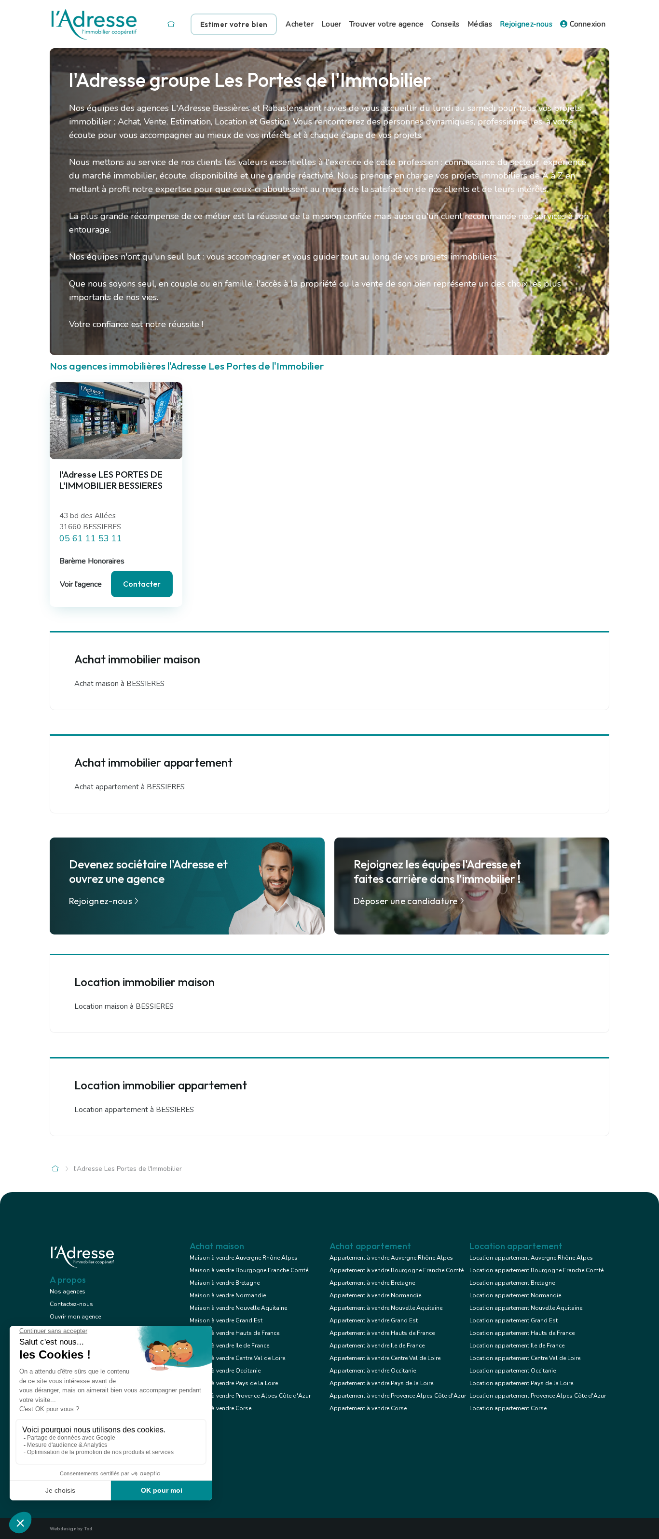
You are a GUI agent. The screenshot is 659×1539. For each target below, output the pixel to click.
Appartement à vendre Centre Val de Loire (385, 1358)
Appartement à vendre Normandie (375, 1295)
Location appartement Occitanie (512, 1370)
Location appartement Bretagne (512, 1283)
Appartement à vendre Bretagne (372, 1283)
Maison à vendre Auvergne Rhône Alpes (244, 1258)
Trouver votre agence (386, 24)
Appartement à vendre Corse (368, 1408)
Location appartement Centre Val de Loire (524, 1358)
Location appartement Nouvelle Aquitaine (525, 1308)
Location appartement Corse (508, 1408)
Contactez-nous (71, 1304)
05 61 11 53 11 (90, 538)
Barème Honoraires (91, 561)
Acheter (300, 24)
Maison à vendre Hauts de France (234, 1333)
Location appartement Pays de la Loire (521, 1383)
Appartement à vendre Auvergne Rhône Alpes (391, 1258)
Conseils (445, 24)
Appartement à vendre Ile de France (377, 1345)
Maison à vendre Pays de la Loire (234, 1383)
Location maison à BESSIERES (124, 1006)
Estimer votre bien (233, 24)
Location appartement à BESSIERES (134, 1109)
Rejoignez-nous (526, 24)
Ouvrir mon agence (75, 1316)
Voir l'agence (81, 584)
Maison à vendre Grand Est (226, 1320)
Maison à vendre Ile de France (229, 1345)
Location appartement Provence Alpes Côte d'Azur (537, 1396)
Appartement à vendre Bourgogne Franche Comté (397, 1270)
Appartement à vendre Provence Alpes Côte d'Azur (398, 1396)
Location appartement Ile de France (516, 1345)
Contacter (142, 584)
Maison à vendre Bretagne (225, 1283)
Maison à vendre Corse (220, 1408)
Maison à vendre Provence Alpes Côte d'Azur (250, 1396)
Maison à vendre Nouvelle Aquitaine (238, 1308)
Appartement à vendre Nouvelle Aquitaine (386, 1308)
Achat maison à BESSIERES (119, 683)
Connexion (586, 24)
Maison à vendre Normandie (228, 1295)
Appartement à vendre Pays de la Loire (381, 1383)
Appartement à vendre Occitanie (373, 1370)
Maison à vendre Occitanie (225, 1370)
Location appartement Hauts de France (522, 1333)
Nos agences (67, 1291)
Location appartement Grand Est (513, 1320)
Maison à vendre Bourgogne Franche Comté (249, 1270)
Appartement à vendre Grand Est (374, 1320)
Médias (479, 24)
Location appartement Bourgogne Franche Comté (536, 1270)
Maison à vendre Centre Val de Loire (237, 1358)
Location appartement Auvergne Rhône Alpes (531, 1258)
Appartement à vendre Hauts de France (382, 1333)
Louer (331, 24)
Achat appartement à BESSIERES (129, 787)
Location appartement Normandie (515, 1295)
